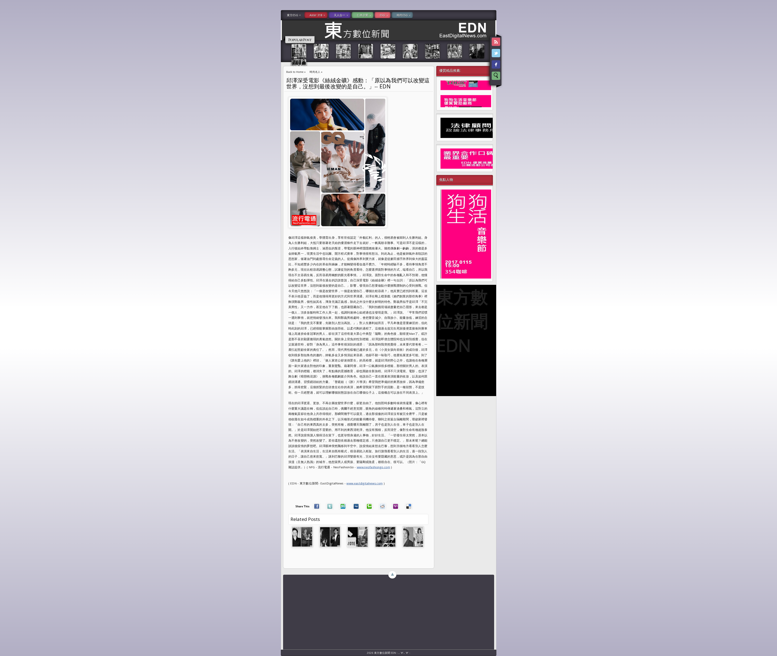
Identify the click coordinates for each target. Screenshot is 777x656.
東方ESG (292, 15)
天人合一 (339, 15)
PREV (6, 64)
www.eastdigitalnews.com (364, 483)
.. (399, 653)
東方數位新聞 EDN (462, 321)
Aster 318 (316, 15)
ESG (382, 15)
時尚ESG (402, 15)
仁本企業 (362, 15)
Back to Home (295, 72)
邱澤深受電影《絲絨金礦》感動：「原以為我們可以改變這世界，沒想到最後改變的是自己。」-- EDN (358, 83)
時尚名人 (315, 72)
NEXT (770, 64)
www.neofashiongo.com (373, 467)
